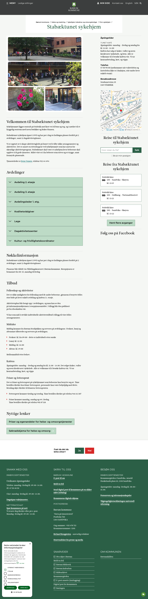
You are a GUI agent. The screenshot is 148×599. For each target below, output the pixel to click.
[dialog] (17, 569)
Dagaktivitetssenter (26, 231)
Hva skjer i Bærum (64, 556)
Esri (123, 129)
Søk (137, 150)
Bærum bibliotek (63, 564)
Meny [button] (12, 3)
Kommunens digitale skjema (66, 498)
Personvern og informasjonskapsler (115, 495)
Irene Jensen (26, 161)
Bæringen (60, 588)
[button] (17, 592)
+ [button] (103, 93)
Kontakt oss (117, 3)
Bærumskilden (106, 556)
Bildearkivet (61, 572)
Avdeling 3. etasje (24, 192)
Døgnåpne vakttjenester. (17, 499)
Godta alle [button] (10, 588)
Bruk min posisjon (122, 156)
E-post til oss (59, 478)
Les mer (21, 563)
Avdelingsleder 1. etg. (26, 201)
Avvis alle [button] (24, 588)
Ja (79, 450)
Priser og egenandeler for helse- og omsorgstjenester (40, 421)
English (129, 3)
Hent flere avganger (121, 223)
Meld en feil (59, 484)
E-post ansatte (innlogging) (68, 580)
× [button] (30, 544)
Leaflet (110, 129)
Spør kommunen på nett (17, 508)
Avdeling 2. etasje (24, 182)
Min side (105, 3)
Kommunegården (61, 576)
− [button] (103, 96)
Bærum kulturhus (63, 568)
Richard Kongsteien (62, 534)
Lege (17, 221)
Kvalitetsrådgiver (24, 211)
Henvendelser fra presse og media (68, 540)
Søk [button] (136, 3)
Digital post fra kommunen (65, 584)
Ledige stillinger (25, 3)
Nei (90, 450)
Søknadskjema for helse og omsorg (29, 431)
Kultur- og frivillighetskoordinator (34, 241)
